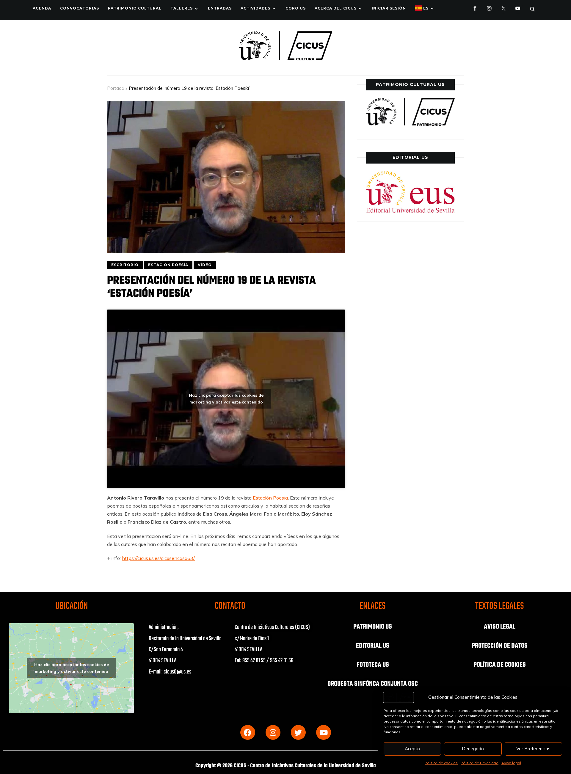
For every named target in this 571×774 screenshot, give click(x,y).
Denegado (473, 748)
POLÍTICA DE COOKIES (499, 665)
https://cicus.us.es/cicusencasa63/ (158, 558)
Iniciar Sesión (389, 8)
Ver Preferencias (533, 748)
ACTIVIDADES (255, 8)
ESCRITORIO (125, 265)
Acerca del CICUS (336, 8)
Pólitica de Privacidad (479, 763)
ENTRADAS (220, 8)
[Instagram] (273, 732)
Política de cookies (441, 763)
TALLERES (181, 8)
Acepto (412, 748)
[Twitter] (298, 732)
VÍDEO (205, 265)
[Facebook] (247, 732)
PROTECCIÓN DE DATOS (500, 646)
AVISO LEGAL (499, 627)
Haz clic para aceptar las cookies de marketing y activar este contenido (226, 399)
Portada (115, 88)
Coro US (296, 8)
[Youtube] (323, 732)
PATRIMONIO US (372, 627)
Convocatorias (79, 8)
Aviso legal (511, 763)
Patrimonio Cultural (134, 8)
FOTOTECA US (373, 665)
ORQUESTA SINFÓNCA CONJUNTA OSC (372, 684)
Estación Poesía (270, 498)
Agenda (42, 8)
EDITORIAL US (372, 646)
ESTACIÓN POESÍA (168, 265)
